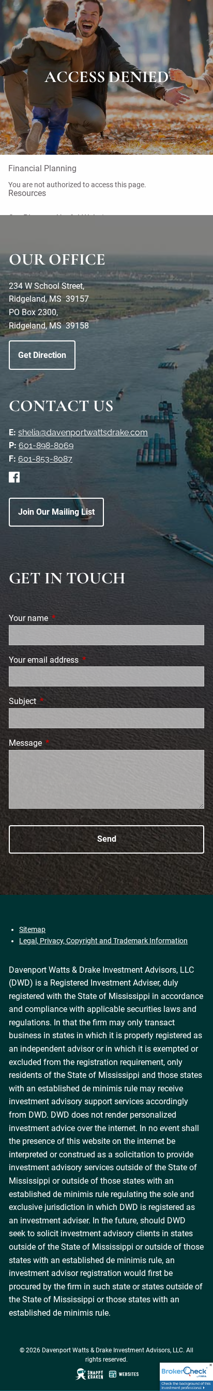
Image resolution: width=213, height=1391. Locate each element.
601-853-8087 (45, 459)
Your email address (82, 660)
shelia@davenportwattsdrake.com (83, 432)
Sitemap (32, 929)
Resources (27, 193)
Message (64, 743)
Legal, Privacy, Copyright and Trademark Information (103, 941)
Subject (61, 701)
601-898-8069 (46, 445)
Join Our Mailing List (56, 512)
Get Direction (42, 355)
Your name (67, 618)
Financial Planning (42, 168)
